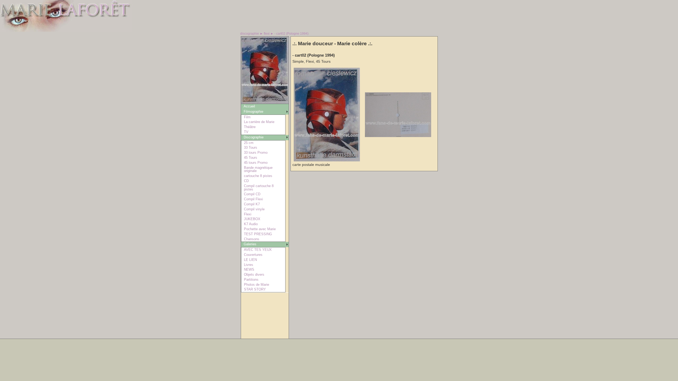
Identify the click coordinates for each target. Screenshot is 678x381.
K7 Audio (251, 224)
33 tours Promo (255, 153)
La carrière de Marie (259, 122)
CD (246, 181)
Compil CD (252, 194)
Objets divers (254, 274)
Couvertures (253, 255)
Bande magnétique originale (258, 169)
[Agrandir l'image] (327, 160)
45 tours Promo (255, 163)
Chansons (251, 239)
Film (247, 117)
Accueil (249, 106)
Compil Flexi (253, 199)
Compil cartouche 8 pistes (259, 187)
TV (246, 132)
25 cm (248, 143)
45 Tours (250, 158)
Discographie (254, 137)
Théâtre (250, 127)
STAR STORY (255, 289)
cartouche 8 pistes (258, 176)
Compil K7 (252, 204)
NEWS (249, 269)
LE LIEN (250, 260)
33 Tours (250, 147)
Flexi (247, 214)
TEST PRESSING (258, 234)
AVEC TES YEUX (258, 250)
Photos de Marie (256, 285)
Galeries (250, 244)
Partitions (251, 280)
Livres (248, 265)
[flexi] (265, 102)
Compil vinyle (254, 209)
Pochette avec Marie (260, 229)
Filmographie (253, 112)
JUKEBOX (252, 219)
